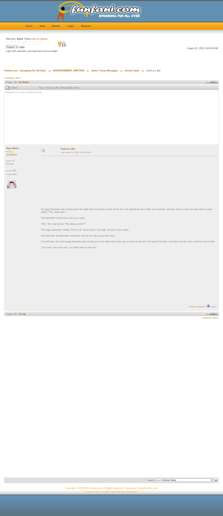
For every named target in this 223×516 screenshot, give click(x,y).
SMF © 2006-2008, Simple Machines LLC (121, 492)
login (34, 39)
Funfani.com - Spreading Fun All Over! (25, 70)
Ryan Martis (12, 148)
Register (86, 25)
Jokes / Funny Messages (104, 70)
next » (18, 78)
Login (70, 25)
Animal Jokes (132, 70)
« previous (9, 78)
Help (42, 25)
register (43, 39)
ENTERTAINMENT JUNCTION (68, 70)
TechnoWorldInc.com (147, 488)
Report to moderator (197, 307)
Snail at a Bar (68, 149)
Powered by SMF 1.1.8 (94, 492)
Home (29, 25)
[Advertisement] (109, 119)
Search (56, 25)
